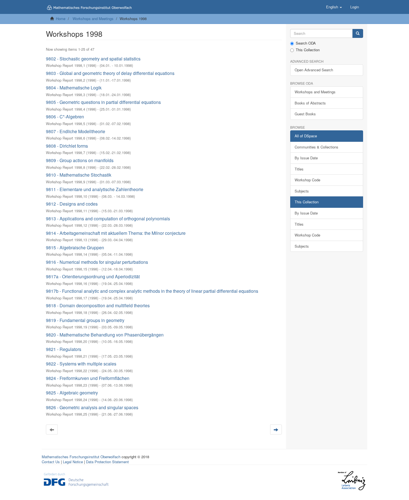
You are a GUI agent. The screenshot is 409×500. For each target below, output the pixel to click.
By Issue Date (306, 157)
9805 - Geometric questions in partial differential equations (103, 102)
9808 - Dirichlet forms (67, 146)
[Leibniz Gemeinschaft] (351, 480)
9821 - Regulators (63, 349)
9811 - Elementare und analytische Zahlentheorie (94, 189)
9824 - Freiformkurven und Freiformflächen (87, 378)
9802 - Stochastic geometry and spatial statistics (93, 58)
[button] (334, 7)
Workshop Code (307, 179)
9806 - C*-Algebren (65, 116)
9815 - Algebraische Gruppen (75, 247)
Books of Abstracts (310, 103)
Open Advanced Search (314, 69)
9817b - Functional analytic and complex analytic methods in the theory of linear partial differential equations (152, 291)
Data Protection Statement (107, 461)
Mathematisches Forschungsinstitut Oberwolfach (81, 456)
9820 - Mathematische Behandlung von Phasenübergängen (105, 334)
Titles (299, 169)
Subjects (302, 191)
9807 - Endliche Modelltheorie (75, 131)
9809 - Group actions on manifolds (80, 160)
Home (60, 18)
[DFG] (76, 479)
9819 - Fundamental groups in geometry (85, 320)
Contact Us (51, 461)
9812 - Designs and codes (72, 204)
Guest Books (305, 113)
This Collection (308, 49)
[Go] (357, 33)
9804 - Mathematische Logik (74, 87)
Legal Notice (73, 461)
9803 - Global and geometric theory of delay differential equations (110, 73)
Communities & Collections (316, 147)
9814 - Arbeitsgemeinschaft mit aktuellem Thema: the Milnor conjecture (116, 233)
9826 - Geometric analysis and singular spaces (92, 407)
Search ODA (306, 43)
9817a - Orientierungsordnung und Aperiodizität (93, 276)
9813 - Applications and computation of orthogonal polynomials (108, 218)
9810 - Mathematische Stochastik (78, 175)
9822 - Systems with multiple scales (81, 363)
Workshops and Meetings (93, 18)
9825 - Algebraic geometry (72, 392)
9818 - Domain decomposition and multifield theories (98, 305)
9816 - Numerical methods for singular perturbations (97, 262)
